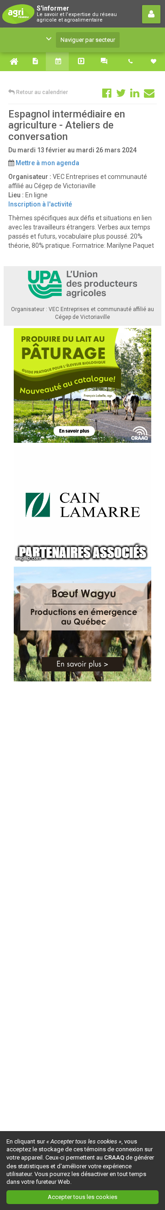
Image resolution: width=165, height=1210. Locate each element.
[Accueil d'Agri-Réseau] (11, 61)
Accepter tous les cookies (82, 1196)
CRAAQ (114, 1157)
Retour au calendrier (41, 92)
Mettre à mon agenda (47, 163)
